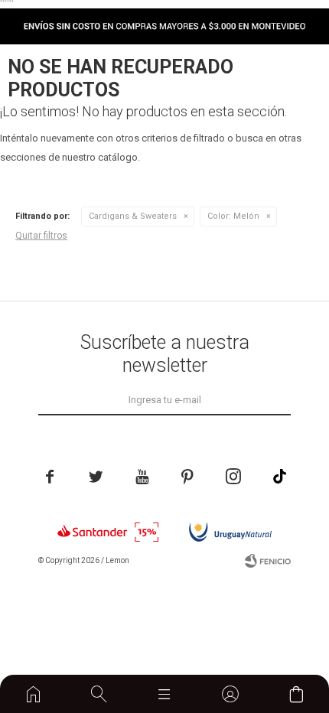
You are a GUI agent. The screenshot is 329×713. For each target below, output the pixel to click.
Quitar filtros (41, 235)
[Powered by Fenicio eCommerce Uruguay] (268, 560)
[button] (99, 694)
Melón (233, 216)
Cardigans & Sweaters (133, 216)
